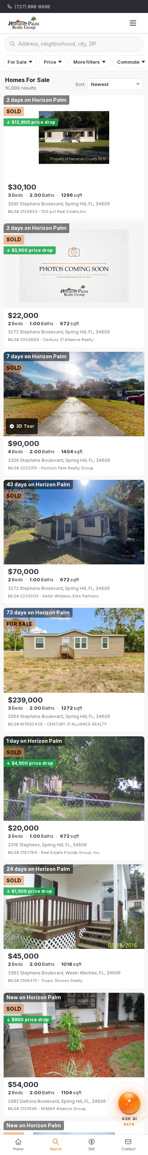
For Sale (17, 62)
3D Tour (25, 426)
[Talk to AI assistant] (129, 1103)
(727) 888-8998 (32, 6)
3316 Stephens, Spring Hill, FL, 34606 (47, 844)
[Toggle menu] (133, 23)
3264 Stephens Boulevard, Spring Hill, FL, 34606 (59, 716)
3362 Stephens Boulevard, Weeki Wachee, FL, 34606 (64, 973)
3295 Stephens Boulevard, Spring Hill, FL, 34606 (59, 203)
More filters (86, 62)
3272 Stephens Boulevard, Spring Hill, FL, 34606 (59, 332)
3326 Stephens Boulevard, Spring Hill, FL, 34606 (59, 460)
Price (50, 62)
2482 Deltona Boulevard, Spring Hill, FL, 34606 (57, 1101)
